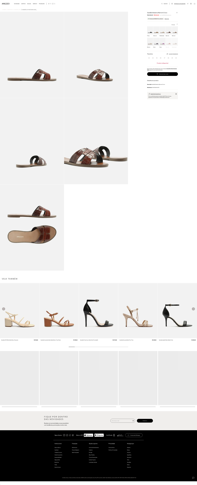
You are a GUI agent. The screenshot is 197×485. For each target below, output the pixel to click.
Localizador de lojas (93, 462)
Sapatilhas (129, 454)
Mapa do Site (57, 459)
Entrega (90, 452)
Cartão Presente (92, 459)
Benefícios (57, 462)
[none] (133, 421)
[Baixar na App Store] (88, 435)
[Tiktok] (70, 435)
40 (176, 58)
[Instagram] (64, 435)
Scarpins (129, 452)
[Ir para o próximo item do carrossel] (193, 308)
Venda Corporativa (58, 454)
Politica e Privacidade (113, 449)
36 (160, 58)
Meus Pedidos (92, 454)
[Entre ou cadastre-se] (191, 3)
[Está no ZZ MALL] (120, 435)
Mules (128, 464)
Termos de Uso (112, 447)
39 (172, 58)
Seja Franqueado (75, 452)
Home (4, 9)
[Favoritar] (177, 13)
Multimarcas (74, 447)
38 (168, 58)
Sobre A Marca (58, 447)
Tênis (128, 459)
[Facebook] (67, 435)
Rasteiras (129, 467)
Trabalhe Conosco (58, 452)
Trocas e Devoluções (93, 457)
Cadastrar (145, 420)
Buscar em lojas (163, 74)
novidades (16, 3)
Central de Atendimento (94, 447)
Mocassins (129, 457)
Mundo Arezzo (58, 467)
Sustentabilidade (58, 457)
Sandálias (17, 9)
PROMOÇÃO (42, 3)
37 (164, 58)
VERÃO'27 (35, 3)
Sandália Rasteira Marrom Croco (33, 9)
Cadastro (91, 449)
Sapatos (23, 3)
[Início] (5, 3)
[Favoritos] (187, 3)
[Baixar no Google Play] (99, 435)
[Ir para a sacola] (194, 3)
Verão (56, 464)
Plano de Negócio (75, 449)
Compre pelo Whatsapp (135, 435)
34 (153, 58)
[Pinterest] (73, 435)
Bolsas (29, 3)
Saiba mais (167, 18)
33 (149, 58)
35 (156, 58)
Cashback (57, 449)
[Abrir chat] (193, 478)
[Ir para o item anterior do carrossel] (3, 308)
